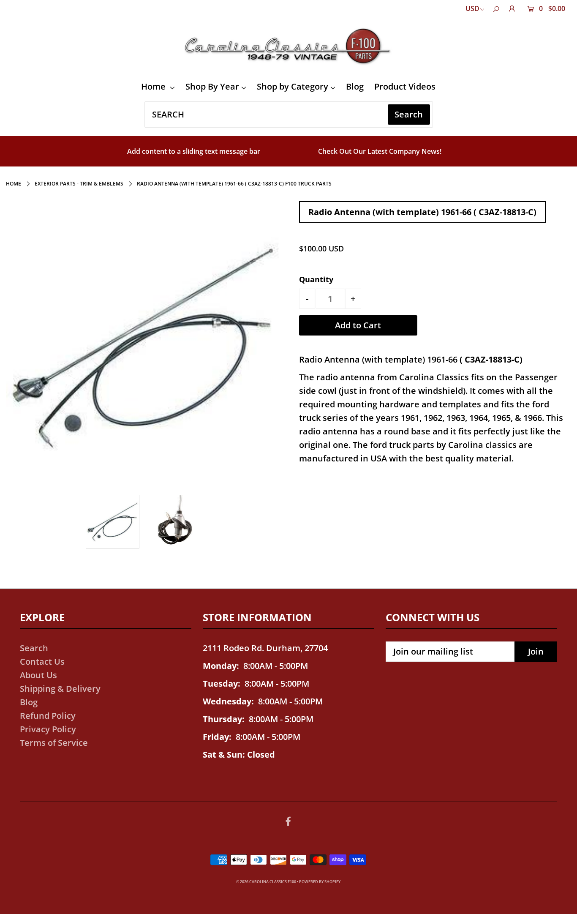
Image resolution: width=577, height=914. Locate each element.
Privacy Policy (48, 729)
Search (34, 648)
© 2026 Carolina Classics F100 (266, 881)
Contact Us (42, 661)
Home (154, 86)
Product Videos (404, 86)
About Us (38, 675)
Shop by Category (292, 86)
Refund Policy (48, 715)
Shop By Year (212, 86)
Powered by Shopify (319, 881)
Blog (355, 86)
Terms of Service (54, 742)
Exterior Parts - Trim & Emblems (79, 183)
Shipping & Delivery (60, 688)
